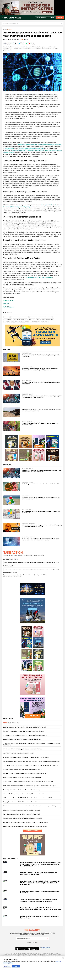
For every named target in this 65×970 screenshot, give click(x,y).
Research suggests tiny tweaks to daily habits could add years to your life (22, 818)
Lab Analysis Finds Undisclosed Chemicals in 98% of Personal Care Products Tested (25, 822)
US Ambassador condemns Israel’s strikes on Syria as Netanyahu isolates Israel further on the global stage (31, 761)
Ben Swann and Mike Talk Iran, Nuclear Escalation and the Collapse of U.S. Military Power (38, 873)
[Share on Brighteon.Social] (5, 43)
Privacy (39, 953)
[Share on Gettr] (30, 43)
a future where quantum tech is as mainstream (38, 277)
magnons (12, 48)
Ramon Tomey (31, 407)
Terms (43, 953)
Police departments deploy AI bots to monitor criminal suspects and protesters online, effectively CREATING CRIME (41, 539)
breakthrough (15, 47)
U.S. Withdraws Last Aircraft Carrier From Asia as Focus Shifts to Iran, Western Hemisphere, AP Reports (30, 806)
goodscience (45, 47)
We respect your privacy (32, 942)
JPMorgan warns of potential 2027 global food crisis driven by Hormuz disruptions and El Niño (27, 798)
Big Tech (9, 29)
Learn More (7, 966)
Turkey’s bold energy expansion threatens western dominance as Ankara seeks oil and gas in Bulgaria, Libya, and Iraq (40, 369)
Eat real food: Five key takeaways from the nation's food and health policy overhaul (25, 826)
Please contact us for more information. (12, 576)
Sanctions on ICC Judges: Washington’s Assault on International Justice (22, 749)
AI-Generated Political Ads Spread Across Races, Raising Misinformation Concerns (25, 773)
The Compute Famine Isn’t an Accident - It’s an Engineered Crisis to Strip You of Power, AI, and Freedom (30, 765)
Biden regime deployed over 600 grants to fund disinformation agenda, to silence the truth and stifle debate (42, 525)
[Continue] (47, 938)
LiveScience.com (8, 300)
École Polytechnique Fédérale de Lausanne (31, 148)
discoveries (29, 47)
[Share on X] (16, 43)
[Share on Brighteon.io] (8, 43)
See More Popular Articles (32, 830)
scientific (48, 48)
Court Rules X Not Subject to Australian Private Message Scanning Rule (22, 777)
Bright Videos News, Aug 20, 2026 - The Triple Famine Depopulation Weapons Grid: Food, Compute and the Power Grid (40, 908)
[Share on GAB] (26, 43)
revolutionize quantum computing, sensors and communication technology (39, 144)
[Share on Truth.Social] (23, 43)
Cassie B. (30, 353)
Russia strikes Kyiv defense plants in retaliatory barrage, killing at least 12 (22, 769)
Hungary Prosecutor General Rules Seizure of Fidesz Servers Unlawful (21, 802)
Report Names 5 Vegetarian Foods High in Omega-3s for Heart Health (21, 814)
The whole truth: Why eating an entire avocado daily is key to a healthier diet (23, 793)
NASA (17, 48)
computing (22, 47)
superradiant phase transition (40, 321)
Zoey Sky (30, 421)
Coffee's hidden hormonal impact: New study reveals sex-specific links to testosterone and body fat (29, 785)
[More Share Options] (33, 43)
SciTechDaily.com (8, 307)
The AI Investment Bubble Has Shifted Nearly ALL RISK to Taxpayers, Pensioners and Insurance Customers (38, 900)
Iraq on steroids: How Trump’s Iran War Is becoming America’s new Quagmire (23, 731)
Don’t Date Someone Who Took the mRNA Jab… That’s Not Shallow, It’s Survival (24, 727)
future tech (35, 47)
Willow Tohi (15, 39)
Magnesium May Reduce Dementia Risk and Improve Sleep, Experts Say (22, 810)
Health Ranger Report (9, 858)
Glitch (40, 47)
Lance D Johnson (32, 366)
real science (42, 48)
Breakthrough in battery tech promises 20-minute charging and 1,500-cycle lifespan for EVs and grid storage (41, 396)
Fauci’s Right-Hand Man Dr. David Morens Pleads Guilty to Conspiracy (21, 789)
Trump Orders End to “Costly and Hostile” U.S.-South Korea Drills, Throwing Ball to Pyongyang (28, 781)
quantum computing (24, 48)
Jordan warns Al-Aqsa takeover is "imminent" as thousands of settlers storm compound (26, 757)
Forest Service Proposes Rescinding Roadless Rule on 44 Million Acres (21, 739)
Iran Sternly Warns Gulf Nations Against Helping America (18, 753)
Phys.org (6, 303)
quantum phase (34, 48)
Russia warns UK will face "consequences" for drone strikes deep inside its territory (25, 735)
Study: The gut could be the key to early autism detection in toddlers (41, 484)
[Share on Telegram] (19, 43)
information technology (20, 319)
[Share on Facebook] (12, 43)
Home (4, 29)
